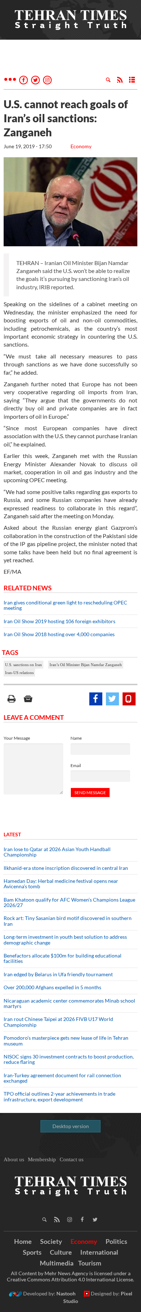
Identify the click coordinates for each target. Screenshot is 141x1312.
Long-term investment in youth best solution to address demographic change (65, 939)
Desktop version (70, 1126)
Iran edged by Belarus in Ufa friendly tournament (58, 974)
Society (51, 1241)
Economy (80, 146)
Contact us (72, 1159)
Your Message (17, 738)
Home (23, 1241)
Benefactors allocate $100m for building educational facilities (62, 958)
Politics (116, 1241)
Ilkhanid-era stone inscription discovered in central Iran (66, 868)
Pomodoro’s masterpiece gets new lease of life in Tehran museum (66, 1040)
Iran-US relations (19, 672)
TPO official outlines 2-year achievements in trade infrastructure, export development (59, 1096)
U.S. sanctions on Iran (23, 664)
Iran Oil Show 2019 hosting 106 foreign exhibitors (59, 621)
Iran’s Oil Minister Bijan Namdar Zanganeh (86, 664)
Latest (12, 834)
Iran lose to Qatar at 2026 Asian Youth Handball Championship (57, 852)
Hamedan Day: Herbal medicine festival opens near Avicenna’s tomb (61, 883)
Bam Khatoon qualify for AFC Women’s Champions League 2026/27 (69, 902)
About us (14, 1159)
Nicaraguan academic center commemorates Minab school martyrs (69, 1003)
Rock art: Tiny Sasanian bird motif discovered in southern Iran (68, 920)
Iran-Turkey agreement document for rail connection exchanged (62, 1078)
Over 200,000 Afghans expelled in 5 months (52, 987)
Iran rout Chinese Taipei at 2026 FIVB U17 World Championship (58, 1021)
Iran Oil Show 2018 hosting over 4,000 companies (59, 634)
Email (75, 765)
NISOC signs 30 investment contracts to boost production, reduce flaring (69, 1059)
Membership (42, 1159)
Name (76, 738)
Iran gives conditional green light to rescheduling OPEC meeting (65, 605)
